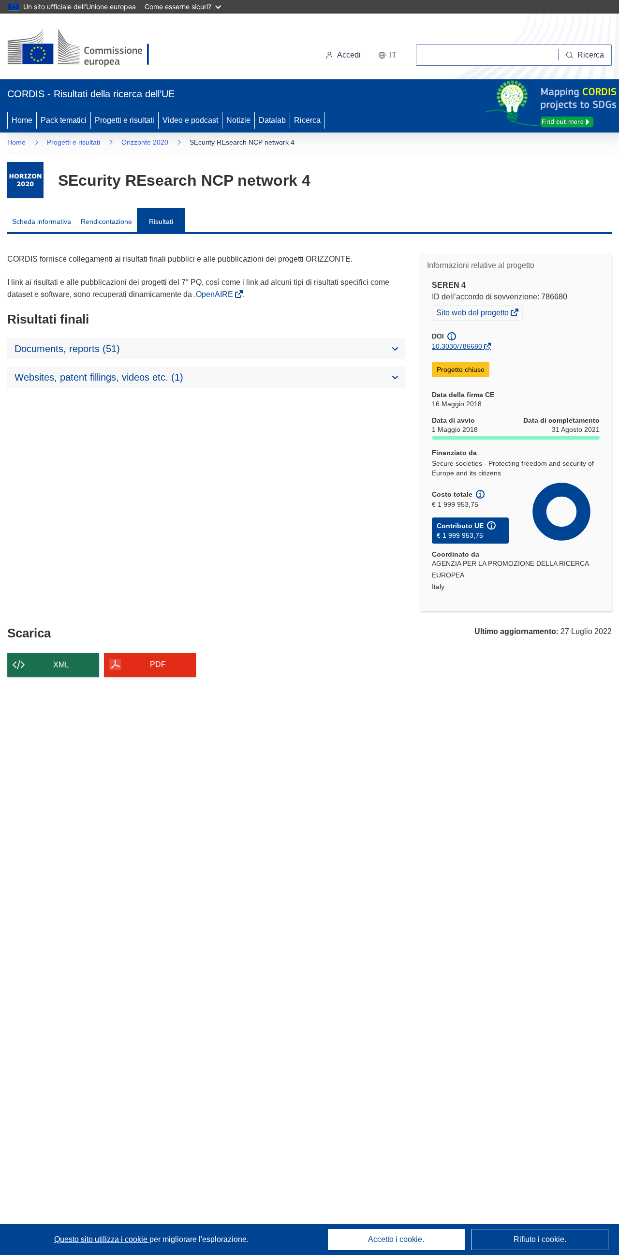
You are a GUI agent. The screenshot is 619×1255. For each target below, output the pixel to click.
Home (22, 120)
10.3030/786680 (457, 346)
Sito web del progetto (473, 314)
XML (61, 665)
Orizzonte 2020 (144, 142)
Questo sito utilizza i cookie (101, 1239)
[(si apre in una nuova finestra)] (84, 48)
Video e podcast (190, 120)
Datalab (272, 120)
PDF (158, 664)
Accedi (349, 55)
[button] (387, 55)
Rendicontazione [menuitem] (106, 221)
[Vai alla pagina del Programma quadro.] (25, 180)
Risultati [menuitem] (161, 221)
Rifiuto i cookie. (540, 1239)
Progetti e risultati (124, 120)
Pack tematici (64, 120)
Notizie (238, 120)
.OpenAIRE (214, 294)
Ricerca (307, 120)
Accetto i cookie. (396, 1239)
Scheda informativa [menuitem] (41, 221)
